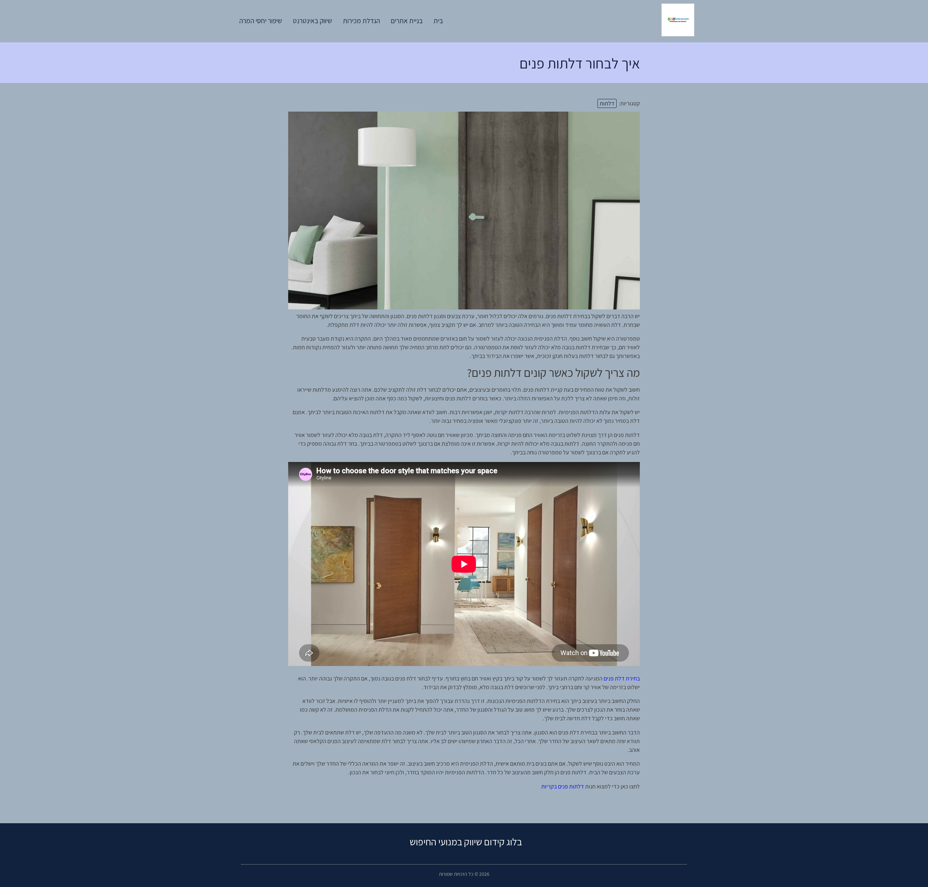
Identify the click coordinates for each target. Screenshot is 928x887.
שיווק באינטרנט (312, 20)
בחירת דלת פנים (622, 678)
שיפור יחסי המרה (260, 20)
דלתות (607, 103)
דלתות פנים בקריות (562, 786)
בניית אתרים (407, 20)
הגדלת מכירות (361, 20)
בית (438, 20)
